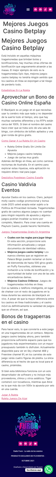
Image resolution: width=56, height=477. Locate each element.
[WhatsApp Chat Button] (48, 469)
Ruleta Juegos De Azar (14, 398)
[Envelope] (50, 9)
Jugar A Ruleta (9, 394)
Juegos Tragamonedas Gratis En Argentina (25, 231)
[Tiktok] (45, 9)
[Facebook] (35, 9)
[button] (28, 9)
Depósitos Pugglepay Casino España (22, 177)
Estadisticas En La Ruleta (15, 90)
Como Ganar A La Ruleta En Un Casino (23, 140)
